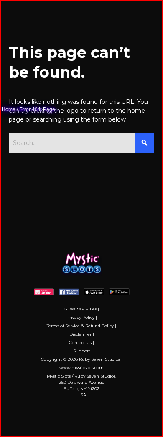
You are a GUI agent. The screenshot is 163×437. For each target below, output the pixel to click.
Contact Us (80, 342)
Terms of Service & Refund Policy (80, 325)
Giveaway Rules (80, 309)
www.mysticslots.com (81, 367)
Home (8, 109)
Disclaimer (80, 334)
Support (81, 351)
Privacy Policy (80, 317)
